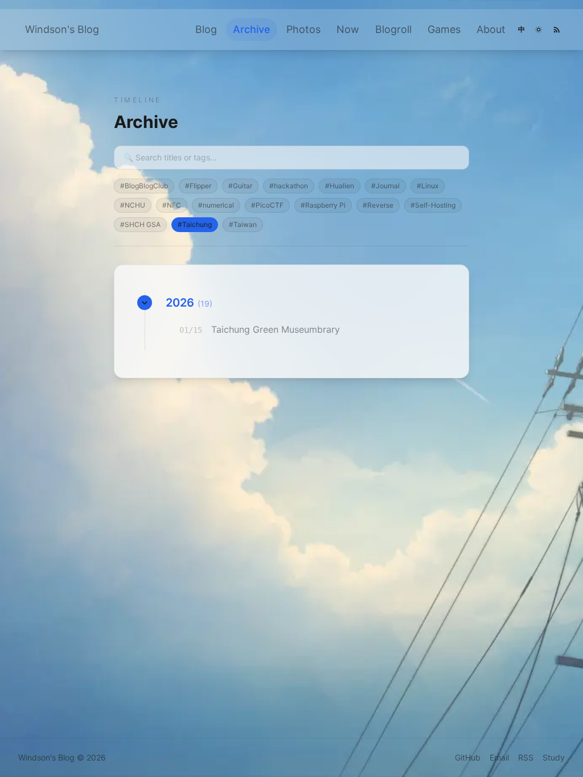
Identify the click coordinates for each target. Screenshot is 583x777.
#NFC (171, 205)
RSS (525, 757)
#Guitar (240, 185)
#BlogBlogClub (144, 185)
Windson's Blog (62, 29)
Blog (206, 29)
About (491, 29)
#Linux (427, 185)
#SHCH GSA (140, 224)
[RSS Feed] (557, 30)
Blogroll (393, 29)
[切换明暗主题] (539, 30)
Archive (251, 29)
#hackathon (288, 185)
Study (554, 757)
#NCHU (132, 205)
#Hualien (339, 185)
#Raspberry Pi (323, 205)
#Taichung (195, 224)
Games (444, 29)
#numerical (216, 205)
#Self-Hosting (432, 205)
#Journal (385, 185)
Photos (303, 29)
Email (499, 757)
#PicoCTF (267, 205)
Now (347, 29)
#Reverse (378, 205)
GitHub (468, 757)
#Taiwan (243, 224)
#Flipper (198, 185)
